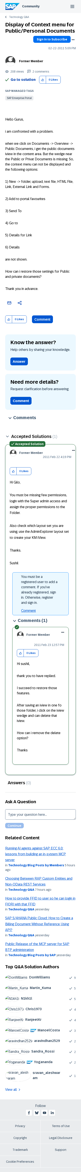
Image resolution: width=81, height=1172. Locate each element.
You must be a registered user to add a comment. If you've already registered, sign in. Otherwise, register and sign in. (39, 589)
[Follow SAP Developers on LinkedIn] (52, 1113)
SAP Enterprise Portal (19, 98)
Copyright (20, 1138)
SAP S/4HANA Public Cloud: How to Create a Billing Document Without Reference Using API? (39, 924)
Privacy (20, 1126)
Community (31, 6)
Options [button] (73, 39)
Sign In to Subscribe (52, 39)
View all (11, 1089)
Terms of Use (61, 1126)
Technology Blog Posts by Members (36, 865)
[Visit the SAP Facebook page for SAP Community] (29, 1113)
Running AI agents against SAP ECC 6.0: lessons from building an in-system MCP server (35, 854)
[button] (42, 80)
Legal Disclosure (60, 1138)
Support (61, 1149)
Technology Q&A (19, 17)
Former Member (31, 61)
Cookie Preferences (20, 1161)
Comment (42, 319)
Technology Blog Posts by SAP (32, 955)
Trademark (20, 1149)
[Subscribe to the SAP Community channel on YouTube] (44, 1113)
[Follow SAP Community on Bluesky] (36, 1113)
